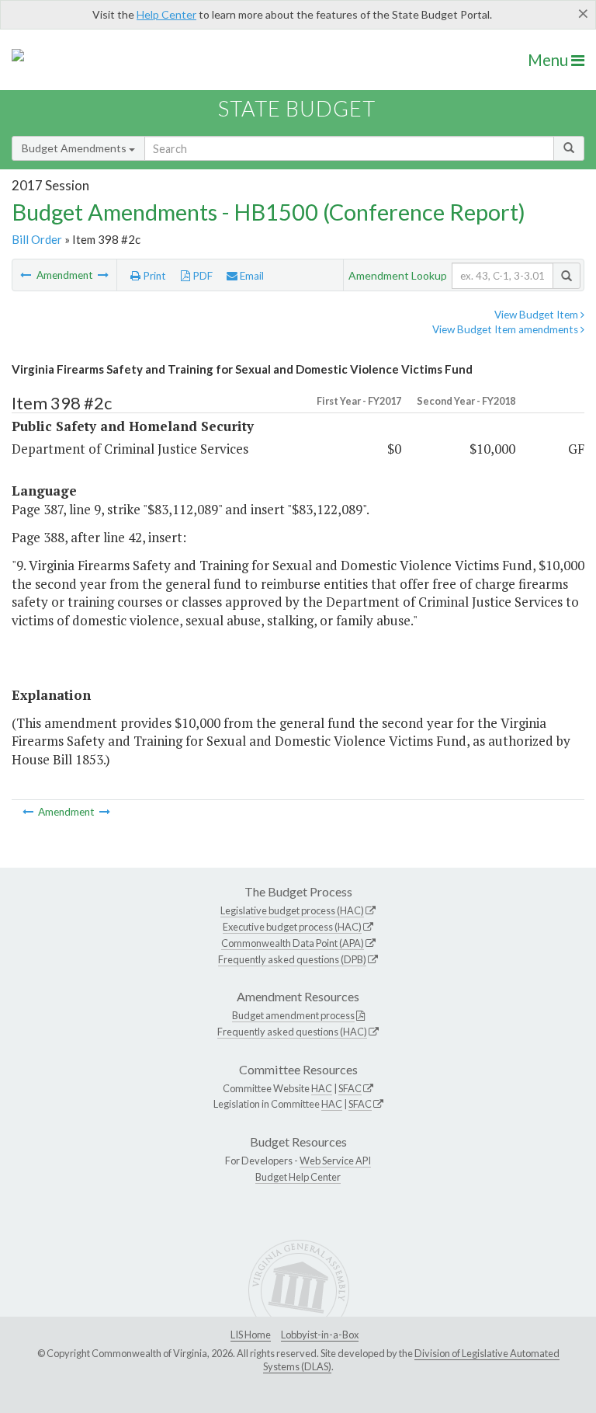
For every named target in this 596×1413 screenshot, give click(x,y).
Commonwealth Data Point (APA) (292, 943)
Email (250, 276)
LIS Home (250, 1334)
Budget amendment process (293, 1015)
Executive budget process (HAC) (292, 927)
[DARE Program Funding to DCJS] (26, 275)
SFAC (350, 1088)
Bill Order (37, 239)
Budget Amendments (75, 148)
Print (153, 276)
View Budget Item (537, 314)
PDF (201, 276)
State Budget (297, 108)
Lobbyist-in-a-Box (320, 1334)
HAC (321, 1088)
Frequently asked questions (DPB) (292, 959)
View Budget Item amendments (506, 329)
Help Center (166, 14)
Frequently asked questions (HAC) (292, 1031)
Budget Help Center (298, 1177)
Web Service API (335, 1160)
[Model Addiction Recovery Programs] (103, 275)
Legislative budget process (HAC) (292, 910)
